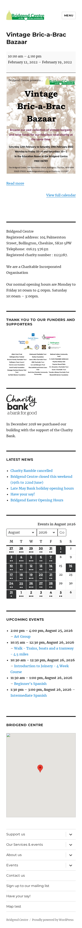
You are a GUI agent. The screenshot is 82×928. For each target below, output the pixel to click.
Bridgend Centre (17, 920)
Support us (15, 834)
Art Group (22, 636)
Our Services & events (24, 845)
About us (14, 855)
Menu (68, 15)
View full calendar (61, 195)
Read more (15, 183)
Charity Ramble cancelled (32, 471)
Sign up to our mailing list (27, 886)
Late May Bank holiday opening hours (42, 488)
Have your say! (23, 494)
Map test (13, 906)
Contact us (15, 875)
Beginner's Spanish (30, 684)
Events (12, 865)
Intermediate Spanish (29, 695)
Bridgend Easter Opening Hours (37, 500)
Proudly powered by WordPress (53, 920)
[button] (40, 772)
